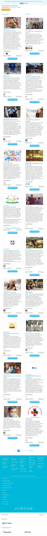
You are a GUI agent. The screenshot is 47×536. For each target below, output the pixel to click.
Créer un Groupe (14, 462)
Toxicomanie (5, 478)
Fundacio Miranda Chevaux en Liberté (33, 250)
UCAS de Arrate (28, 419)
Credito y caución (41, 463)
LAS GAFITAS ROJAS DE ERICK (10, 119)
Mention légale (23, 468)
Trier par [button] (27, 14)
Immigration (4, 497)
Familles (4, 492)
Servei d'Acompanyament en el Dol (11, 250)
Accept (21, 3)
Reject (26, 3)
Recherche (4, 499)
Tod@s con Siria (7, 76)
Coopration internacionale (7, 483)
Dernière (31, 450)
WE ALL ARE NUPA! (7, 163)
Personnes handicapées (7, 487)
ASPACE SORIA (28, 292)
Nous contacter (23, 471)
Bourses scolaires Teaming (9, 30)
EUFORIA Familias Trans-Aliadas (32, 76)
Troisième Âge (5, 501)
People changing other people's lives (33, 207)
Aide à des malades (6, 480)
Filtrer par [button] (5, 14)
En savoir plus (40, 1)
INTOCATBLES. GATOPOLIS (9, 207)
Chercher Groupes (5, 9)
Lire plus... (18, 49)
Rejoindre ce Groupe (12, 58)
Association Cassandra (8, 419)
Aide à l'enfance (5, 494)
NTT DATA (40, 461)
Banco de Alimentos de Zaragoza (32, 333)
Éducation (4, 490)
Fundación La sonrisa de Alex (9, 292)
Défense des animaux (6, 485)
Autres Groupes (5, 503)
